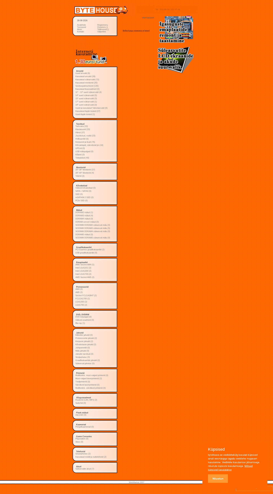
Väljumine (101, 31)
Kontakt (80, 31)
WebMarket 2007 (136, 482)
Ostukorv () (102, 27)
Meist (79, 29)
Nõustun (217, 478)
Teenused (81, 27)
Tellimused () (103, 29)
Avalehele (81, 25)
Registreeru (102, 25)
